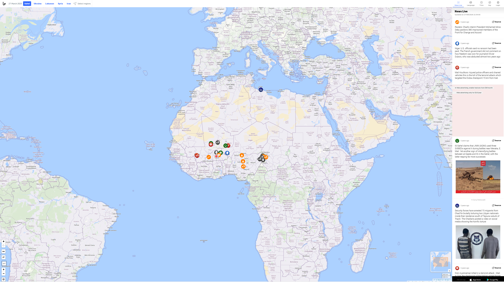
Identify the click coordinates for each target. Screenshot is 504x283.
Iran (69, 3)
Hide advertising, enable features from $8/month (475, 88)
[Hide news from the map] (4, 257)
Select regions (84, 3)
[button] (259, 159)
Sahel (27, 3)
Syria (60, 3)
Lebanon (49, 3)
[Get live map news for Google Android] (492, 280)
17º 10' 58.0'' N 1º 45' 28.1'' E (442, 280)
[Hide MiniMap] (449, 270)
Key (489, 5)
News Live (458, 5)
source (498, 22)
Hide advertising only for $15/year (469, 93)
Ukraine (37, 3)
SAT (4, 263)
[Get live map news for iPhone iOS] (475, 280)
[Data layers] (4, 279)
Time (481, 5)
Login (498, 5)
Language (470, 5)
